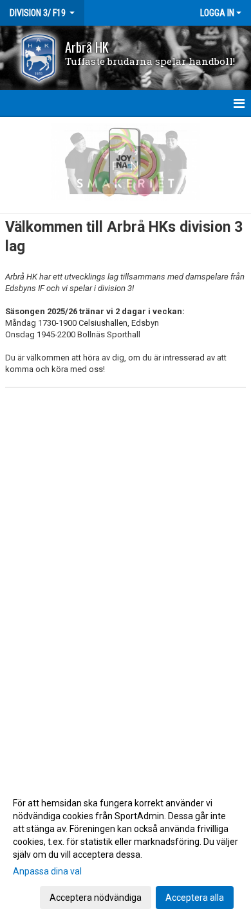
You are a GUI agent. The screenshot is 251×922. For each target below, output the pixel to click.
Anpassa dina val (47, 871)
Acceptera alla (194, 897)
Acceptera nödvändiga (96, 897)
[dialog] (125, 849)
